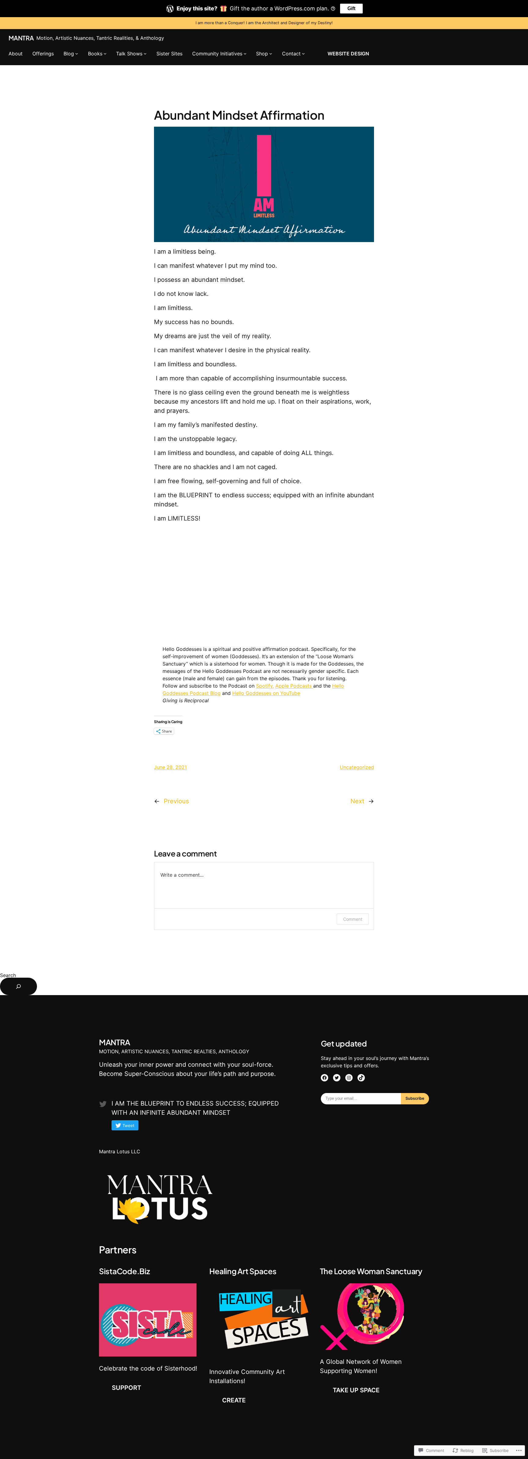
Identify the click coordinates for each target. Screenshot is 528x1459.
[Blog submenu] (76, 53)
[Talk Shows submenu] (145, 53)
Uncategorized (357, 767)
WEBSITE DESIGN (348, 53)
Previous (176, 801)
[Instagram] (349, 1077)
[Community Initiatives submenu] (245, 53)
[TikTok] (361, 1077)
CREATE (234, 1400)
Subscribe (414, 1098)
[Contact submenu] (303, 53)
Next (357, 801)
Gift (351, 8)
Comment (352, 919)
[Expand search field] (18, 986)
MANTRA (21, 38)
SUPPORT (126, 1387)
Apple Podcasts (294, 686)
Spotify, (265, 686)
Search (8, 975)
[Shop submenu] (270, 53)
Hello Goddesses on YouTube (266, 693)
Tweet (128, 1125)
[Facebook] (324, 1077)
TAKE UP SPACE (356, 1390)
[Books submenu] (105, 53)
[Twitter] (336, 1077)
